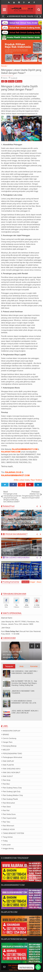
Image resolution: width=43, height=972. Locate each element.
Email (20, 81)
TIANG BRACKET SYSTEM (13, 833)
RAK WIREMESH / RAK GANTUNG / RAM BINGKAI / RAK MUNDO (24, 672)
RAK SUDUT (8, 776)
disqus (39, 582)
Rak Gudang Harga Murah (17, 557)
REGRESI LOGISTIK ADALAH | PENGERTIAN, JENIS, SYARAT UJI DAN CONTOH (24, 16)
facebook (25, 582)
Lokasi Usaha (24, 480)
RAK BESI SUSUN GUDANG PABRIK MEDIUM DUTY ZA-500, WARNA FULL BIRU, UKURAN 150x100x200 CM (21, 574)
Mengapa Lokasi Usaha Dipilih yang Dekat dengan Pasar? (21, 71)
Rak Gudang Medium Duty (13, 795)
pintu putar (7, 845)
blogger (32, 582)
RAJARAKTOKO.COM (10, 451)
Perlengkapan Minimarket (12, 757)
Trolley (5, 841)
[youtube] (14, 2)
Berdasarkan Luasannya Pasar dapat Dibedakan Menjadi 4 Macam (21, 523)
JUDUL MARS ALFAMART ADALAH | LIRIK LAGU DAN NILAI (24, 712)
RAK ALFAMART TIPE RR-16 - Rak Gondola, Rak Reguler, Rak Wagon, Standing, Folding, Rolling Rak (24, 683)
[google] (24, 2)
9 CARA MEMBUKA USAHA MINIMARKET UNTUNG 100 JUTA (23, 702)
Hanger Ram (7, 742)
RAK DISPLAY (8, 761)
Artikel (16, 480)
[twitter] (29, 2)
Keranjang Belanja (9, 746)
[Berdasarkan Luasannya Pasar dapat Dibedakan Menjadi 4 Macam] (21, 520)
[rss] (9, 2)
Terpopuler (9, 666)
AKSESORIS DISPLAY (11, 731)
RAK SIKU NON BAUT (11, 772)
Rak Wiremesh (8, 826)
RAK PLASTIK (8, 765)
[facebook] (34, 2)
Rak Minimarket (9, 803)
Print (12, 81)
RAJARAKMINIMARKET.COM (15, 475)
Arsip (21, 666)
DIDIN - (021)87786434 (12, 652)
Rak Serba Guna (9, 814)
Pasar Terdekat (36, 480)
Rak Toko (6, 822)
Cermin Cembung (9, 738)
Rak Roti (6, 810)
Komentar (34, 666)
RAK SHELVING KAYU (11, 769)
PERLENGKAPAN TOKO (12, 753)
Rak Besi (6, 784)
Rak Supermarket (9, 818)
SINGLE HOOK (9, 829)
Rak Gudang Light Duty (11, 791)
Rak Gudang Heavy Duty (12, 788)
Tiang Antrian (8, 837)
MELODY (6, 750)
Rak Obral (7, 807)
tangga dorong (8, 848)
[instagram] (19, 2)
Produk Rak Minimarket (16, 534)
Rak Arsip (6, 780)
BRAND (6, 734)
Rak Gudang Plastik (10, 799)
